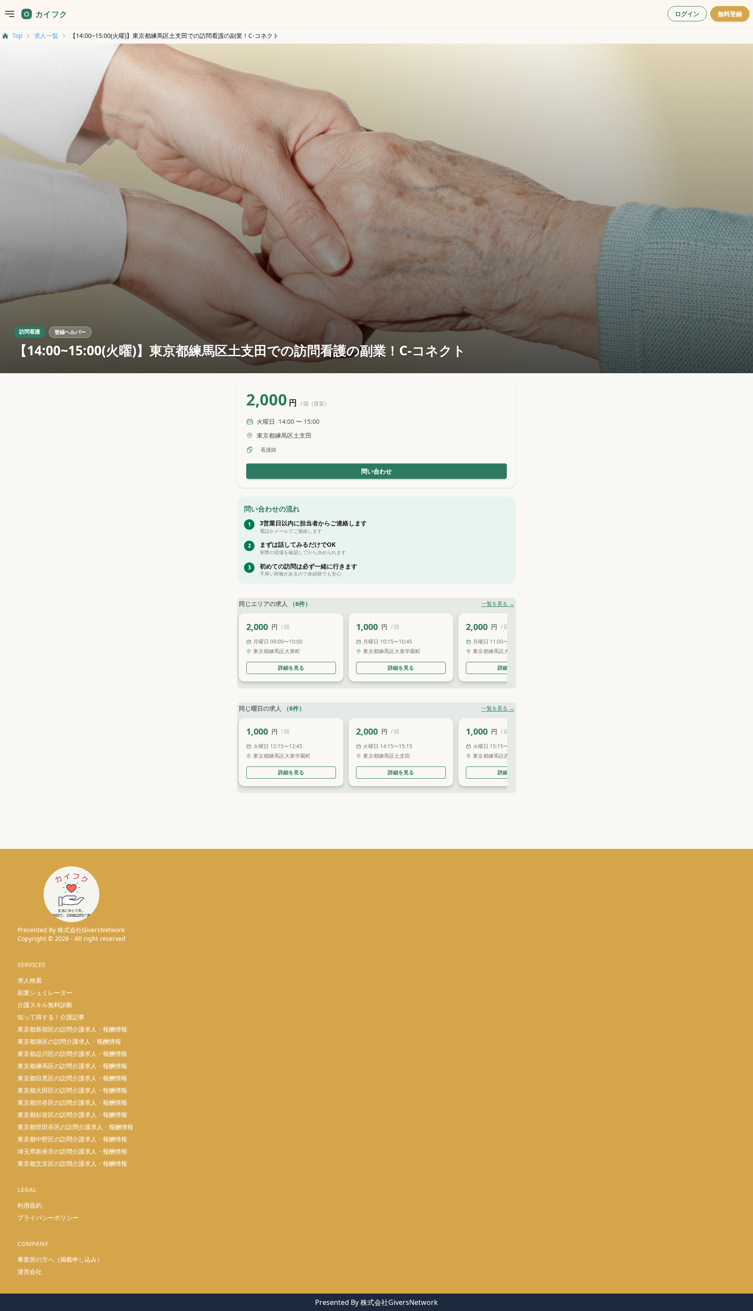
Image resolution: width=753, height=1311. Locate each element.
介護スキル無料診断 (44, 1005)
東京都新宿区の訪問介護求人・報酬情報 (72, 1029)
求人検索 (29, 980)
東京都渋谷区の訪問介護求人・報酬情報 (72, 1102)
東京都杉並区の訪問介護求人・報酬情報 (72, 1114)
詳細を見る (291, 667)
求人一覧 (46, 35)
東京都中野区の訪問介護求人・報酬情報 (72, 1139)
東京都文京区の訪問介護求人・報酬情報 (72, 1163)
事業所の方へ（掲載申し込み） (60, 1259)
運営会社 (29, 1271)
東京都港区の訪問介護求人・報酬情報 (69, 1041)
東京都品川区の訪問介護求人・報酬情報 (72, 1053)
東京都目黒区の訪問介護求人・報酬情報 (72, 1078)
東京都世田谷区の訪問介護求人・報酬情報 (75, 1127)
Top (17, 35)
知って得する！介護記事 (51, 1017)
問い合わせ (376, 471)
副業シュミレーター (44, 992)
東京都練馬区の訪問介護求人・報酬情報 (72, 1066)
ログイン (687, 14)
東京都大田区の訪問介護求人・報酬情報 (72, 1090)
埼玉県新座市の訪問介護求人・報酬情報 (72, 1151)
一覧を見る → (498, 603)
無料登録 (730, 14)
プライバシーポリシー (47, 1217)
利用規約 (29, 1205)
